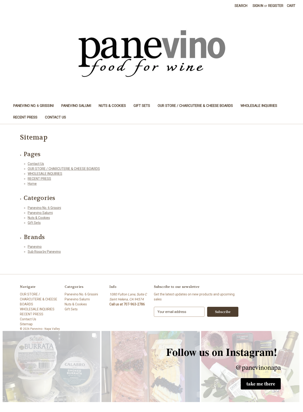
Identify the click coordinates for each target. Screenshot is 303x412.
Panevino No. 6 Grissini (33, 106)
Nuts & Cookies (112, 106)
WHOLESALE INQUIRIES (259, 106)
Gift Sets (142, 106)
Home (32, 184)
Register (275, 6)
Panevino (35, 247)
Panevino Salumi (76, 106)
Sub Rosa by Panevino (44, 252)
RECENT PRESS (25, 117)
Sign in (258, 6)
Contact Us (55, 117)
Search (241, 6)
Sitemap (26, 324)
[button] (261, 383)
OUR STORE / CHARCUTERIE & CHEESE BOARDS (195, 106)
